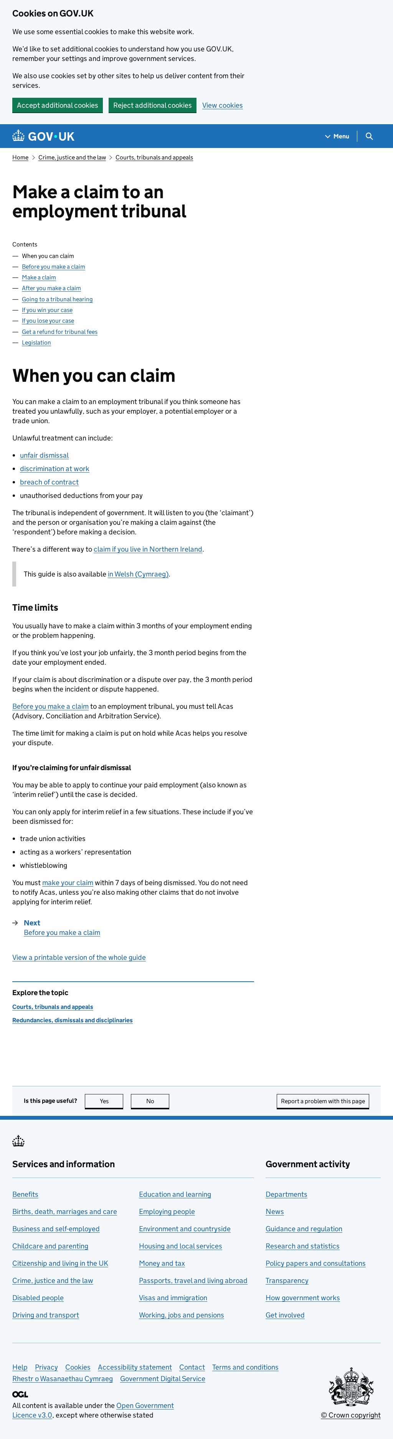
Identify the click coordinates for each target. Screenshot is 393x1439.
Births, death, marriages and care (64, 1211)
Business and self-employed (56, 1228)
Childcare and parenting (50, 1246)
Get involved (285, 1315)
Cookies (78, 1367)
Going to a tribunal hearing (57, 299)
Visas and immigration (173, 1297)
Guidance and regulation (304, 1228)
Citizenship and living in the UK (60, 1263)
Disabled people (38, 1297)
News (275, 1211)
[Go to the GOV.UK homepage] (43, 136)
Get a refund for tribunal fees (59, 331)
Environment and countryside (185, 1228)
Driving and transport (45, 1315)
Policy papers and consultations (316, 1263)
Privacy (46, 1367)
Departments (286, 1194)
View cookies (222, 105)
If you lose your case (48, 320)
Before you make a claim (53, 266)
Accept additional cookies (57, 105)
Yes (111, 1101)
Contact (192, 1367)
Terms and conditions (245, 1367)
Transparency (287, 1280)
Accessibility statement (135, 1367)
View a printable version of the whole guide (79, 957)
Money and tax (162, 1263)
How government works (303, 1297)
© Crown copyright (351, 1415)
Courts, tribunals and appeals (154, 157)
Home (20, 157)
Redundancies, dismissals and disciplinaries (72, 1020)
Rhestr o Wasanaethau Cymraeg (62, 1378)
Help (20, 1367)
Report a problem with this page (323, 1101)
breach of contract (49, 482)
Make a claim (39, 277)
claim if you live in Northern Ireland (148, 549)
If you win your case (47, 310)
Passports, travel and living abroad (193, 1280)
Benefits (25, 1194)
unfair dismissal (44, 455)
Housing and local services (180, 1246)
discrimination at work (54, 468)
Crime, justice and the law (72, 157)
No (157, 1101)
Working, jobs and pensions (181, 1315)
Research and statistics (303, 1246)
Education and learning (175, 1194)
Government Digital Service (162, 1378)
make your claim (67, 882)
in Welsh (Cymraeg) (138, 574)
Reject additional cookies (152, 105)
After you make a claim (51, 288)
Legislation (36, 342)
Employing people (167, 1211)
